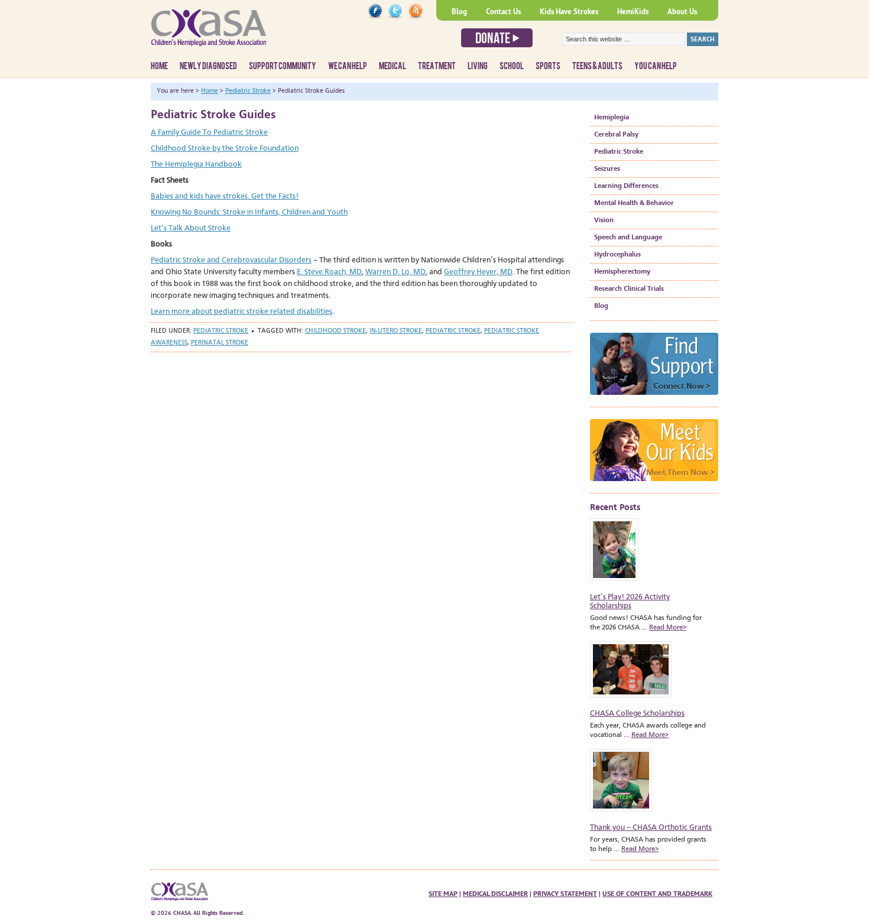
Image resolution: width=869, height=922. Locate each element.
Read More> (667, 627)
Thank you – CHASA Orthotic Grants (651, 828)
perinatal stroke (219, 343)
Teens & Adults (597, 66)
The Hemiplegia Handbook (196, 164)
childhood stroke (335, 331)
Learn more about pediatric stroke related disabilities (241, 312)
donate (497, 37)
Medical (392, 66)
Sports (548, 66)
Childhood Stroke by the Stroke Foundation (225, 148)
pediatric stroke (453, 331)
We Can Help (347, 66)
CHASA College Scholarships (637, 714)
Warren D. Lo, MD (395, 272)
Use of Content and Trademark (657, 893)
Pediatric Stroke (220, 331)
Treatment (437, 66)
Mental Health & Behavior (634, 203)
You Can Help (655, 66)
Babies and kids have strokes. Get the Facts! (225, 196)
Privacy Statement (565, 893)
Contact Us (503, 12)
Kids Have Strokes (569, 12)
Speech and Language (628, 237)
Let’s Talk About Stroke (191, 228)
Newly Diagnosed (208, 66)
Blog (459, 12)
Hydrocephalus (617, 254)
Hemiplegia (611, 117)
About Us (682, 12)
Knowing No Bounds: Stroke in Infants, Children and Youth (249, 212)
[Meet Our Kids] (654, 485)
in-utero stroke (395, 331)
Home (159, 66)
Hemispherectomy (622, 271)
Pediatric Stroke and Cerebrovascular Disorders (231, 260)
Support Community (282, 66)
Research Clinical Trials (629, 289)
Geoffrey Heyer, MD (478, 272)
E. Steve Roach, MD (329, 272)
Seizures (607, 169)
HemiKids (632, 12)
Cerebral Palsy (616, 134)
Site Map (443, 893)
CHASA (239, 32)
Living (478, 66)
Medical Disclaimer (495, 893)
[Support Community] (654, 398)
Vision (604, 220)
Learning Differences (626, 186)
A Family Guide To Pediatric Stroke (209, 133)
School (512, 66)
